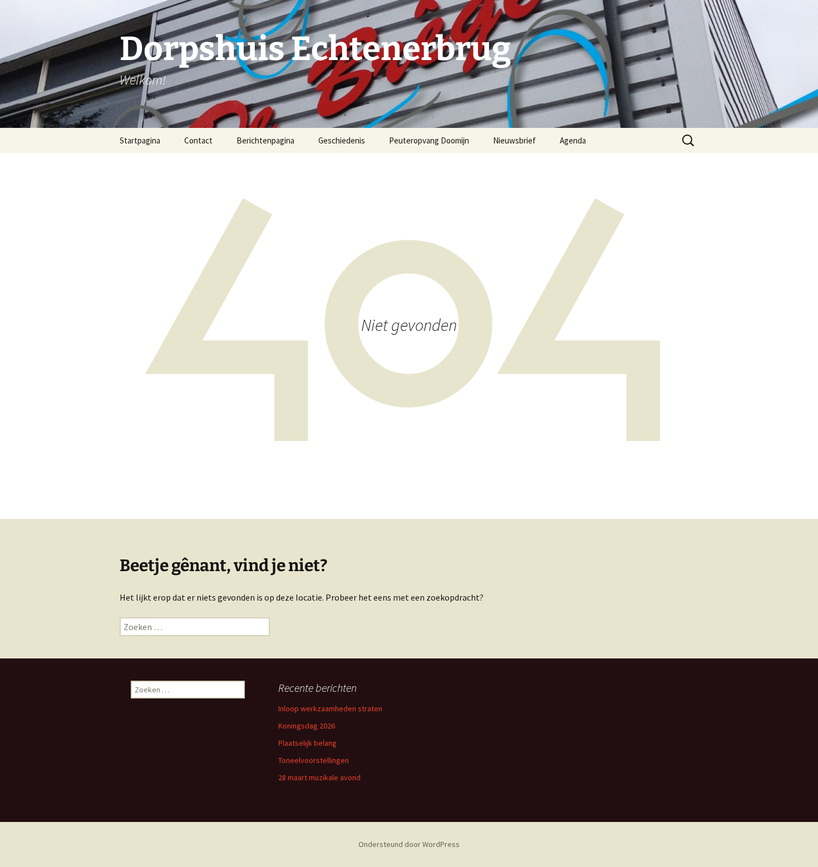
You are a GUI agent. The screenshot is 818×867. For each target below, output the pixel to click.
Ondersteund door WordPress (409, 844)
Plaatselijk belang (307, 743)
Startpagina (140, 140)
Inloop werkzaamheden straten (330, 708)
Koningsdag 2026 (306, 726)
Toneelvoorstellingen (313, 760)
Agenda (573, 140)
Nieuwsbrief (514, 140)
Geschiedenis (341, 140)
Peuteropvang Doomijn (429, 140)
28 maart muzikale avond (319, 777)
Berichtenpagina (265, 140)
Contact (198, 140)
